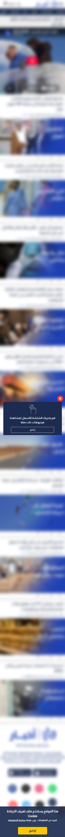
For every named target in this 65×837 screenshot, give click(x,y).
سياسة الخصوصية (17, 820)
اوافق (32, 830)
